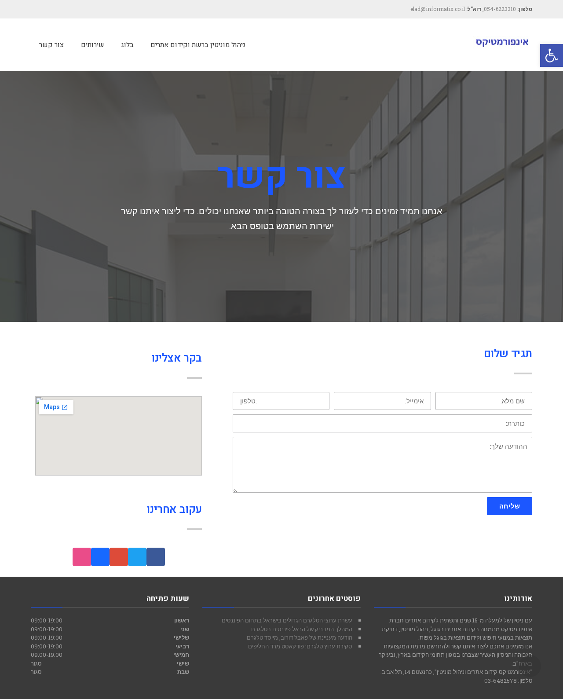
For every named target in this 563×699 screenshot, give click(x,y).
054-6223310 (500, 8)
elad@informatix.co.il (437, 8)
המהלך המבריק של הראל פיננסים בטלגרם (301, 629)
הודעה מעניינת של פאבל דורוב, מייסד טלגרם (299, 637)
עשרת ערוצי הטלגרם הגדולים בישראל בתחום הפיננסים (287, 620)
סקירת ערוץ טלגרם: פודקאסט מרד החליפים (300, 646)
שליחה (509, 505)
